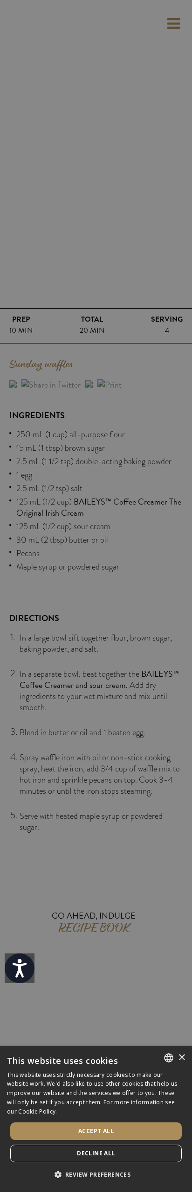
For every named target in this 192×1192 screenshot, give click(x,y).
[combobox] (168, 1057)
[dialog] (96, 1119)
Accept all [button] (96, 1131)
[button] (96, 1174)
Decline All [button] (96, 1153)
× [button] (181, 1057)
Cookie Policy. (37, 1111)
